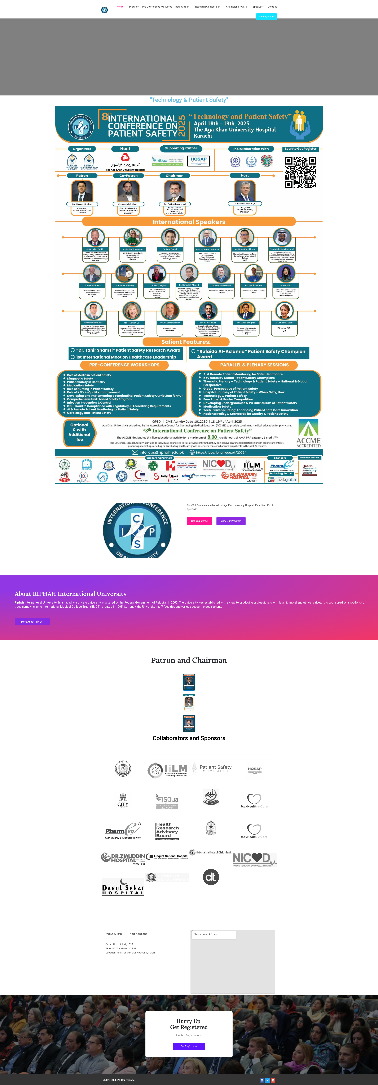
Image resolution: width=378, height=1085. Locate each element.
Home (120, 6)
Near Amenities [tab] (139, 933)
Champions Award (236, 6)
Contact (272, 6)
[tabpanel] (143, 949)
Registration (182, 6)
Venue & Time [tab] (114, 933)
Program (134, 6)
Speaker (257, 6)
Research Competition (207, 6)
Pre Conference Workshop (157, 6)
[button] (266, 16)
